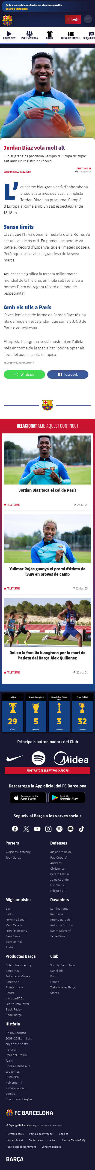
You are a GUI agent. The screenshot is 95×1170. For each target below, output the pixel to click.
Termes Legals (15, 1133)
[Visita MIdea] (71, 758)
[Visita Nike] (15, 758)
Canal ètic (56, 971)
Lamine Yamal (59, 908)
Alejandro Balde (61, 852)
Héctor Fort (57, 890)
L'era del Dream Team (16, 1057)
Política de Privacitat (41, 1133)
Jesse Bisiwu (58, 936)
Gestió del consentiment (21, 1146)
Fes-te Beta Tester (17, 1004)
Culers (73, 19)
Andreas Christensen (58, 865)
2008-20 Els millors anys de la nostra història (19, 1043)
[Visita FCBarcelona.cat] (7, 20)
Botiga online (14, 987)
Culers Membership (19, 965)
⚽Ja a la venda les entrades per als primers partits (34, 7)
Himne (54, 982)
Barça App (12, 982)
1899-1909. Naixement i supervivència (15, 1082)
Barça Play (13, 971)
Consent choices (51, 1146)
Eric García (57, 885)
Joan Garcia (13, 857)
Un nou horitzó (16, 1033)
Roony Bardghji (60, 919)
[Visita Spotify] (38, 758)
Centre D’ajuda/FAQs (74, 1140)
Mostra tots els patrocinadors (47, 770)
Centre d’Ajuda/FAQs (15, 995)
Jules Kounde (59, 879)
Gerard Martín (59, 874)
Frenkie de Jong (16, 930)
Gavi (8, 908)
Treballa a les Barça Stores (63, 990)
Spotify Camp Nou (62, 965)
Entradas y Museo (18, 976)
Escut (53, 976)
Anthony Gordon (61, 925)
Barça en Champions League (19, 1096)
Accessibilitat (15, 1140)
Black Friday (14, 1009)
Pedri (9, 914)
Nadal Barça (14, 1015)
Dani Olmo (13, 936)
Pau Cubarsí (58, 857)
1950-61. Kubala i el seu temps (18, 1068)
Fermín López (15, 919)
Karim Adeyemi (60, 930)
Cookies (63, 1133)
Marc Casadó (14, 925)
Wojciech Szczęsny (18, 852)
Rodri (9, 947)
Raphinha (56, 914)
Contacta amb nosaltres (42, 1140)
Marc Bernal (14, 942)
